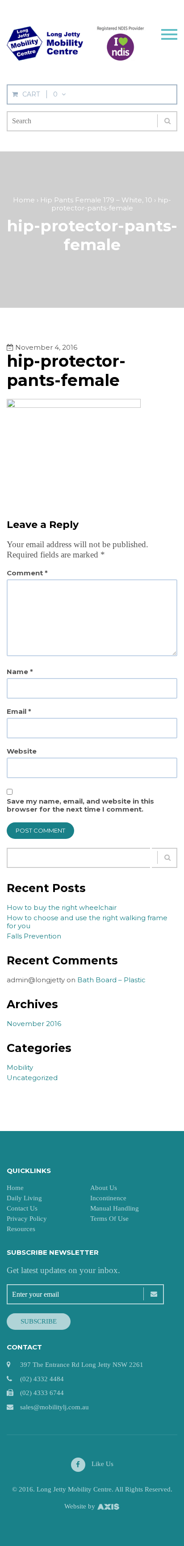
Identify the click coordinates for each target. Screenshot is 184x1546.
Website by (80, 1506)
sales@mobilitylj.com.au (54, 1407)
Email (19, 712)
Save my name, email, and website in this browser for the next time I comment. (80, 805)
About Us (103, 1187)
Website (22, 751)
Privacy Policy (27, 1218)
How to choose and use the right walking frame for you (87, 921)
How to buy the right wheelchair (62, 907)
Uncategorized (32, 1077)
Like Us (101, 1463)
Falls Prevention (34, 936)
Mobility (20, 1067)
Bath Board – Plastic (111, 980)
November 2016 (34, 1023)
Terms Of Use (109, 1218)
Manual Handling (114, 1208)
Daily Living (24, 1198)
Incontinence (108, 1198)
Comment (27, 573)
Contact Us (22, 1208)
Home (15, 1187)
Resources (21, 1228)
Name (20, 672)
